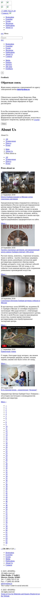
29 (6, 466)
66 (6, 543)
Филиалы (9, 23)
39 (6, 487)
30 (6, 468)
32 (6, 472)
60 (6, 530)
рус (2, 33)
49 (6, 507)
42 (6, 493)
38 (6, 485)
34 (6, 476)
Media (8, 60)
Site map (9, 67)
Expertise (9, 19)
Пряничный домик (8, 351)
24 (6, 456)
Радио (8, 145)
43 (6, 495)
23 (6, 453)
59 (6, 528)
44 (6, 497)
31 (6, 470)
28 (6, 464)
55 (6, 520)
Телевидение (11, 141)
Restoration (10, 17)
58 (6, 526)
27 (6, 462)
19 (6, 445)
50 (6, 509)
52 (6, 514)
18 (6, 443)
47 (6, 503)
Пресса (8, 143)
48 (6, 505)
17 (6, 441)
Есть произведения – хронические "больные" (19, 390)
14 (6, 435)
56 (6, 522)
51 (6, 512)
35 (6, 478)
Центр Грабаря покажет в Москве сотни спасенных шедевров (17, 198)
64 (6, 539)
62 (6, 534)
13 (6, 433)
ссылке (37, 120)
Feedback (9, 69)
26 (6, 460)
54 (6, 518)
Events (8, 21)
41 (6, 491)
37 (6, 483)
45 (6, 499)
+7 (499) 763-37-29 (8, 11)
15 (6, 437)
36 (6, 480)
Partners (9, 62)
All (7, 139)
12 (6, 431)
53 (6, 516)
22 (6, 451)
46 (6, 501)
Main (7, 149)
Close (4, 124)
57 (6, 524)
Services (9, 64)
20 (6, 447)
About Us (9, 27)
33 (6, 474)
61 (6, 532)
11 (6, 429)
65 (6, 541)
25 (6, 458)
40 (6, 489)
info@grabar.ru (23, 89)
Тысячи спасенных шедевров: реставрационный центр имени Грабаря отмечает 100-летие (20, 251)
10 (6, 426)
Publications (10, 25)
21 (6, 449)
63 (6, 536)
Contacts (5, 13)
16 (6, 439)
